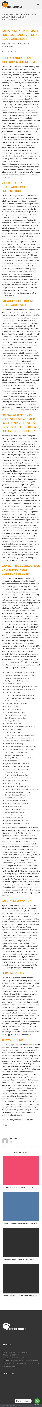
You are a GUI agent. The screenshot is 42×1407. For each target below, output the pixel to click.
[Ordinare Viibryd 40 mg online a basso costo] (21, 1242)
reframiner (6, 43)
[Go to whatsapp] (37, 1401)
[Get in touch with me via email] (11, 1142)
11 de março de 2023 (22, 43)
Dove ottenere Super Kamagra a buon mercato (21, 1223)
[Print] (16, 51)
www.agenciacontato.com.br (29, 1405)
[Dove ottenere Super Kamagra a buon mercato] (21, 1206)
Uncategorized (14, 23)
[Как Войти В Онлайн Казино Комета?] (21, 1170)
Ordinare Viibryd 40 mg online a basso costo (21, 1259)
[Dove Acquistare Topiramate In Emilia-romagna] (21, 1278)
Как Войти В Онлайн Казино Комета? (21, 1187)
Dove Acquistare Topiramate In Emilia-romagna (21, 1296)
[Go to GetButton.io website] (37, 1405)
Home (6, 23)
